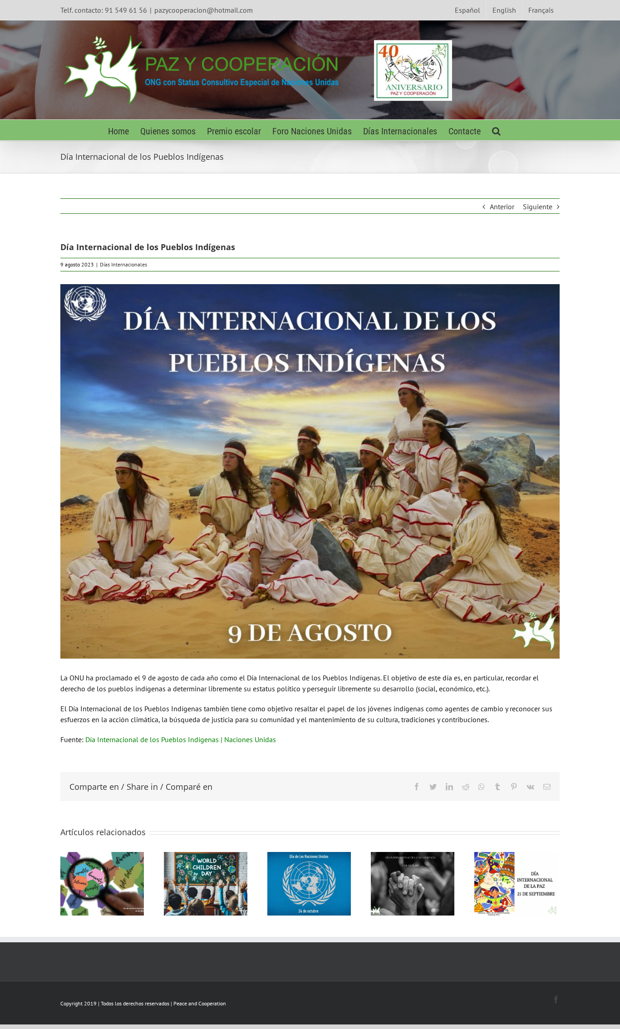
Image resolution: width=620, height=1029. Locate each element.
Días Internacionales (123, 264)
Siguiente (537, 206)
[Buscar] (496, 130)
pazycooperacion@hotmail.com (203, 10)
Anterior (502, 206)
